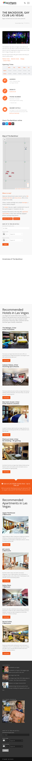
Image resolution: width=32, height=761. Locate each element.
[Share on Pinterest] (9, 123)
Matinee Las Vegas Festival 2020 (17, 683)
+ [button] (27, 184)
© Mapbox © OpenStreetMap (21, 188)
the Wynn (24, 202)
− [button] (27, 186)
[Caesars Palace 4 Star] (8, 171)
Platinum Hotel (6, 59)
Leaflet (16, 188)
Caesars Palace (6, 60)
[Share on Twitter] (6, 123)
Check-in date (5, 231)
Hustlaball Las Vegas (14, 667)
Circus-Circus (18, 198)
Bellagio (22, 59)
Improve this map (27, 188)
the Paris (9, 198)
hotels (6, 207)
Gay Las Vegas (18, 23)
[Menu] (28, 3)
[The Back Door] (25, 148)
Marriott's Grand (15, 59)
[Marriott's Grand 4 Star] (10, 176)
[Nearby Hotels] (5, 109)
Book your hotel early (14, 113)
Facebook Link (13, 91)
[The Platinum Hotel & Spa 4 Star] (13, 172)
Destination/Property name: (8, 226)
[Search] (24, 3)
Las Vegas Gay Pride (14, 675)
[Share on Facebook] (3, 123)
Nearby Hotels (15, 108)
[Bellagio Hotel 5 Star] (7, 173)
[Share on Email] (13, 123)
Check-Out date (5, 238)
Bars (22, 23)
